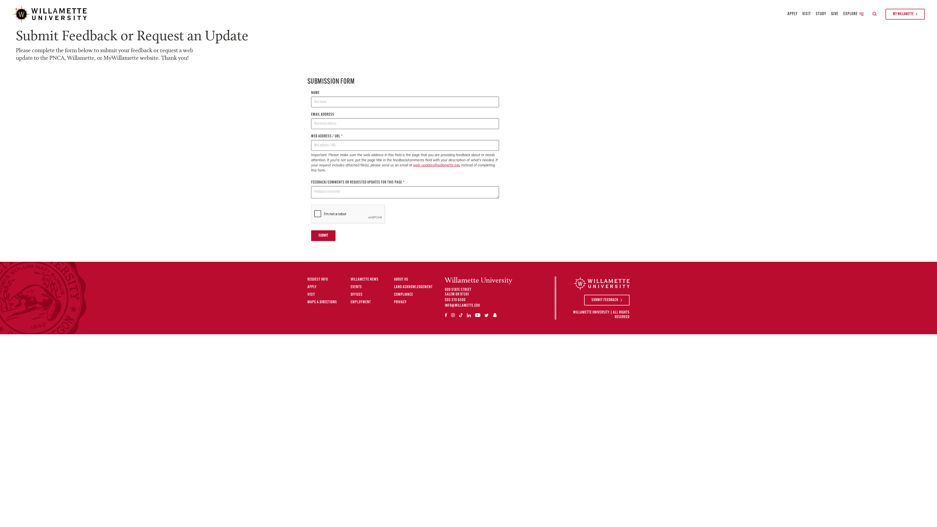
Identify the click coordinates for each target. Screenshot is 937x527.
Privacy (400, 302)
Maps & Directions (322, 302)
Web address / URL (327, 136)
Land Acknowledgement (413, 287)
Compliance (403, 295)
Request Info (317, 280)
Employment (361, 302)
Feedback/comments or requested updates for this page (358, 182)
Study (821, 14)
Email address (322, 115)
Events (356, 287)
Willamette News (364, 280)
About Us (401, 280)
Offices (357, 295)
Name (315, 93)
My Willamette (903, 14)
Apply (792, 14)
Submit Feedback (604, 300)
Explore (850, 14)
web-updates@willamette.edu (436, 165)
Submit (323, 236)
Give (834, 14)
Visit (806, 14)
